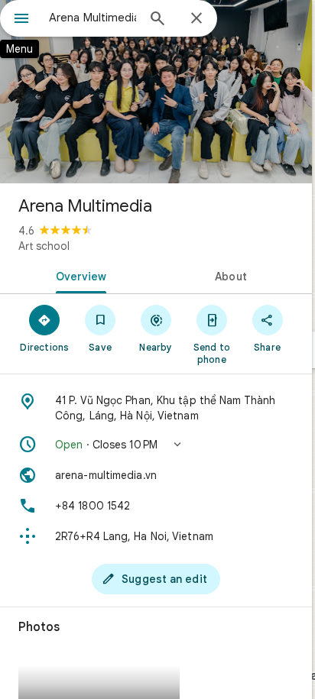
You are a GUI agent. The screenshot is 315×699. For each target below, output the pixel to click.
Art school (44, 246)
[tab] (78, 275)
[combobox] (92, 17)
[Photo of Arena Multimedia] (156, 91)
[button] (156, 444)
